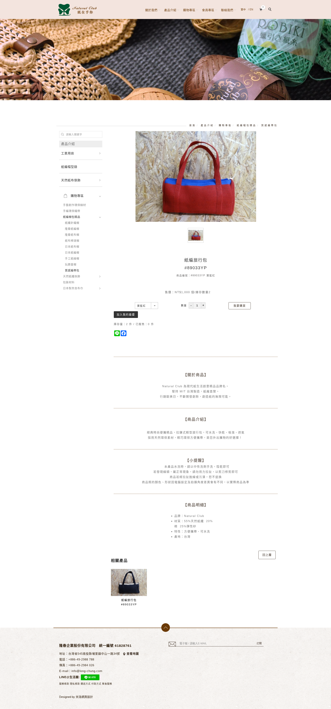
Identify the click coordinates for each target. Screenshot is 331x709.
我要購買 (240, 305)
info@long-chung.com (86, 671)
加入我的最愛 (126, 314)
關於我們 (151, 10)
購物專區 (189, 10)
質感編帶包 (269, 125)
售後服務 (107, 684)
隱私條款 (75, 684)
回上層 (267, 554)
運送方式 (86, 684)
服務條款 (64, 684)
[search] (270, 10)
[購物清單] (261, 9)
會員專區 (208, 10)
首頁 (192, 125)
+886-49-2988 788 (81, 659)
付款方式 (96, 684)
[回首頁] (77, 10)
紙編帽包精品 (246, 125)
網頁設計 (87, 696)
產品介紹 (170, 10)
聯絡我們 (227, 10)
